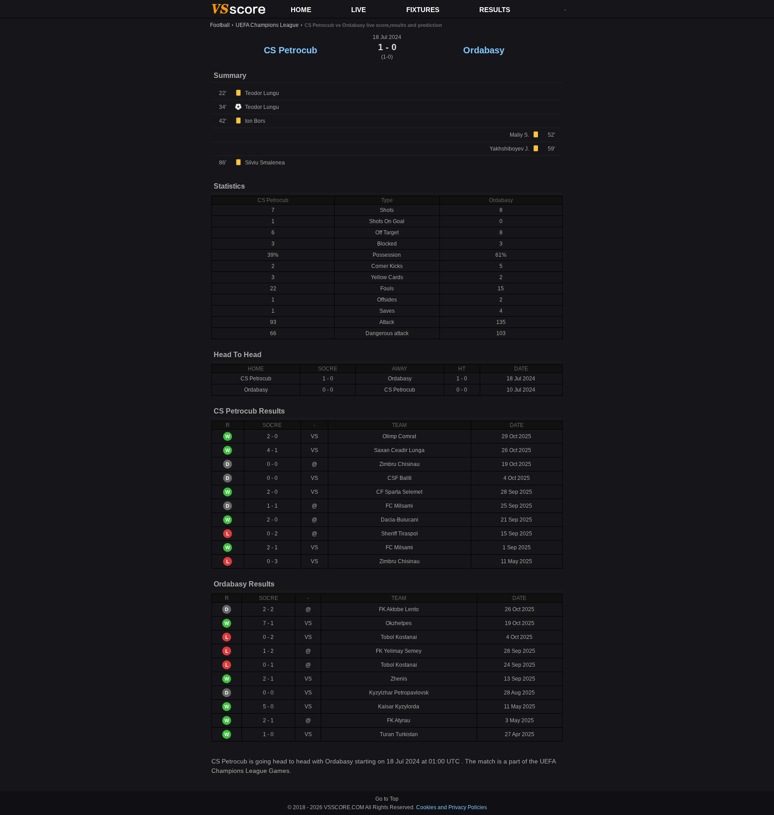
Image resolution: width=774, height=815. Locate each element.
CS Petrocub (290, 50)
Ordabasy (483, 50)
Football (220, 25)
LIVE (358, 9)
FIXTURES (422, 9)
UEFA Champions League (267, 25)
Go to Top (387, 799)
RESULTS (494, 9)
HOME (301, 9)
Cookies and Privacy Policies (451, 807)
